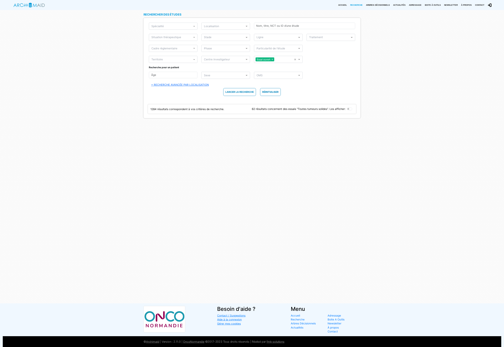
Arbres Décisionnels (378, 5)
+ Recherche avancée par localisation (180, 84)
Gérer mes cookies (229, 323)
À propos (466, 5)
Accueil (342, 5)
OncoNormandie (193, 341)
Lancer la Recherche (239, 91)
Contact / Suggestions (231, 315)
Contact (479, 5)
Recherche (356, 5)
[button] (296, 59)
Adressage (415, 5)
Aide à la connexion (229, 319)
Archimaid (152, 341)
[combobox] (172, 26)
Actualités (399, 5)
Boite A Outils (336, 319)
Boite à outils (433, 5)
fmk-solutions (275, 341)
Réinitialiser (270, 91)
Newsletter (451, 5)
